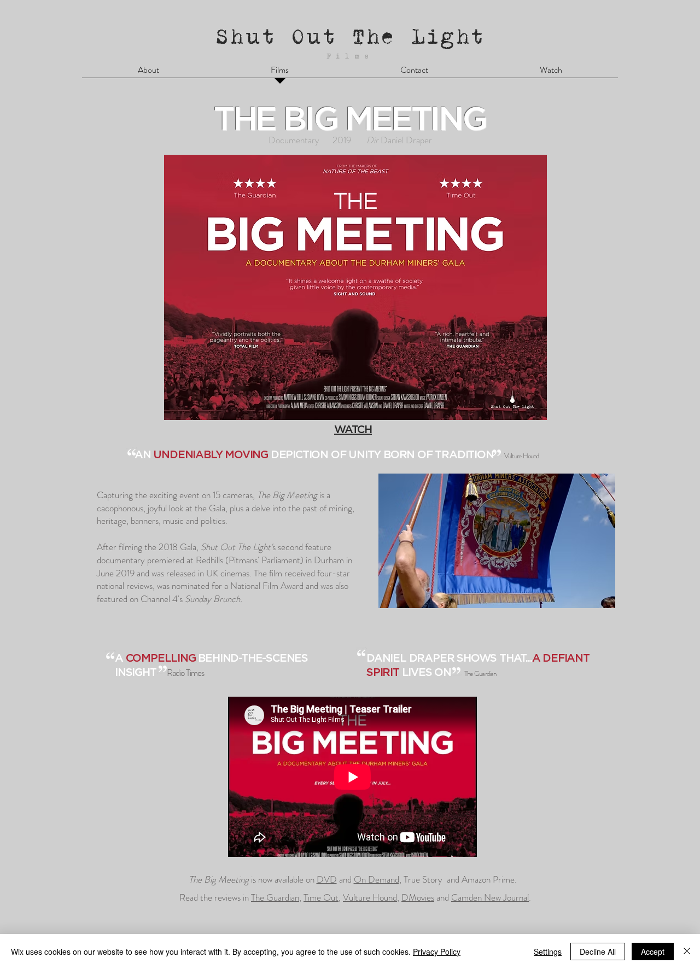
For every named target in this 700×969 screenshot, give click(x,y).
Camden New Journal (490, 897)
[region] (352, 270)
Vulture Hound (370, 897)
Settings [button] (548, 951)
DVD (327, 879)
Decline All (598, 951)
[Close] (686, 951)
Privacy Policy (436, 951)
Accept (652, 951)
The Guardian (275, 897)
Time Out (321, 897)
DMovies (417, 897)
